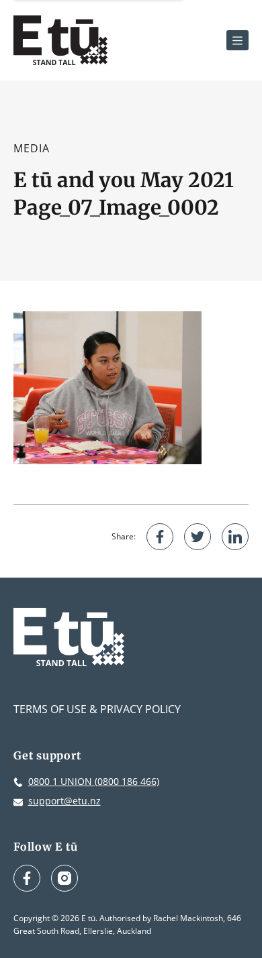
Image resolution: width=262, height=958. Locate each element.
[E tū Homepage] (60, 40)
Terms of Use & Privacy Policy (97, 709)
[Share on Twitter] (197, 536)
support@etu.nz (64, 800)
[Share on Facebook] (159, 536)
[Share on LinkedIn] (235, 536)
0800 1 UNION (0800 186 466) (93, 781)
